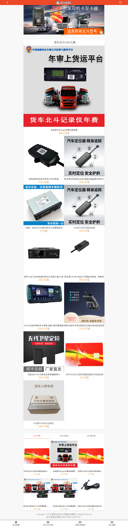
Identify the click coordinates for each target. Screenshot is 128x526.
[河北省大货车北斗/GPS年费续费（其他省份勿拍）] (37, 492)
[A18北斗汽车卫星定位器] (84, 209)
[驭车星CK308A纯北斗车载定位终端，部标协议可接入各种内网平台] (84, 258)
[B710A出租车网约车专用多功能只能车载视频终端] (44, 307)
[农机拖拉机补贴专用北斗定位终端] (44, 160)
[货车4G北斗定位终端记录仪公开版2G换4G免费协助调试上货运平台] (44, 258)
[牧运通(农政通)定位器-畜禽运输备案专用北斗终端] (84, 160)
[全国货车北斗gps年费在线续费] (64, 87)
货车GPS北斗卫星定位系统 (63, 514)
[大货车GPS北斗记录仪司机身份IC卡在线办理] (91, 458)
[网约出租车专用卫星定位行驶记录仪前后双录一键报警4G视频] (84, 307)
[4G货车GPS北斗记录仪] (44, 404)
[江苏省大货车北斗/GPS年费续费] (64, 492)
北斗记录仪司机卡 (54, 517)
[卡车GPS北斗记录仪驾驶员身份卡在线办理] (84, 355)
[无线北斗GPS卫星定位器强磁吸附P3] (44, 355)
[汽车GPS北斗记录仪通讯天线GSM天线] (91, 492)
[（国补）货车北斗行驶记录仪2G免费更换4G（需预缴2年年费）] (44, 209)
